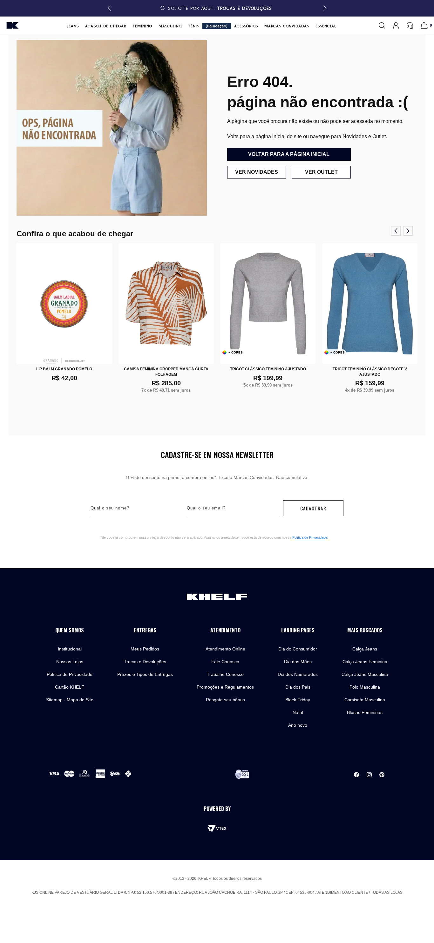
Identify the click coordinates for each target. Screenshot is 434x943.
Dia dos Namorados (298, 674)
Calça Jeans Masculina (365, 674)
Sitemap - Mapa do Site (69, 699)
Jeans (73, 26)
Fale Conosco (225, 661)
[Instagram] (369, 774)
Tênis (193, 26)
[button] (323, 8)
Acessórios (246, 26)
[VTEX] (217, 828)
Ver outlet (321, 172)
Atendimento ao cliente (342, 892)
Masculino (170, 26)
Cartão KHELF (69, 687)
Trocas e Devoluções (145, 661)
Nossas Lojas (69, 661)
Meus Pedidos (145, 648)
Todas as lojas (387, 892)
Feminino (142, 26)
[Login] (396, 25)
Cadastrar (313, 508)
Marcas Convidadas (286, 26)
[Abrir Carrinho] (424, 25)
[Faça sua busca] (382, 25)
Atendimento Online (225, 648)
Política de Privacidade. (310, 537)
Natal (298, 712)
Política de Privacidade (69, 674)
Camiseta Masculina (364, 699)
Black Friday (297, 699)
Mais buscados (365, 630)
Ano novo (297, 725)
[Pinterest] (382, 774)
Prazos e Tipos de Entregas (145, 674)
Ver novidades (256, 172)
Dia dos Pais (297, 687)
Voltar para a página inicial (288, 154)
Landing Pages (298, 630)
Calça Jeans (364, 648)
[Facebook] (356, 774)
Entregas (145, 630)
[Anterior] (396, 231)
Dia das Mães (298, 661)
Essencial (325, 26)
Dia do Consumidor (297, 648)
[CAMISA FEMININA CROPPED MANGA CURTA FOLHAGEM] (166, 303)
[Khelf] (12, 25)
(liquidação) (217, 26)
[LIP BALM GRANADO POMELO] (64, 303)
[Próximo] (408, 231)
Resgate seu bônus (225, 699)
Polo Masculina (364, 687)
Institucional (70, 648)
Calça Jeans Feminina (364, 661)
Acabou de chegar (105, 26)
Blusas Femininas (365, 712)
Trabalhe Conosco (225, 674)
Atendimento (225, 630)
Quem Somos (69, 630)
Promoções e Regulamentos (225, 687)
